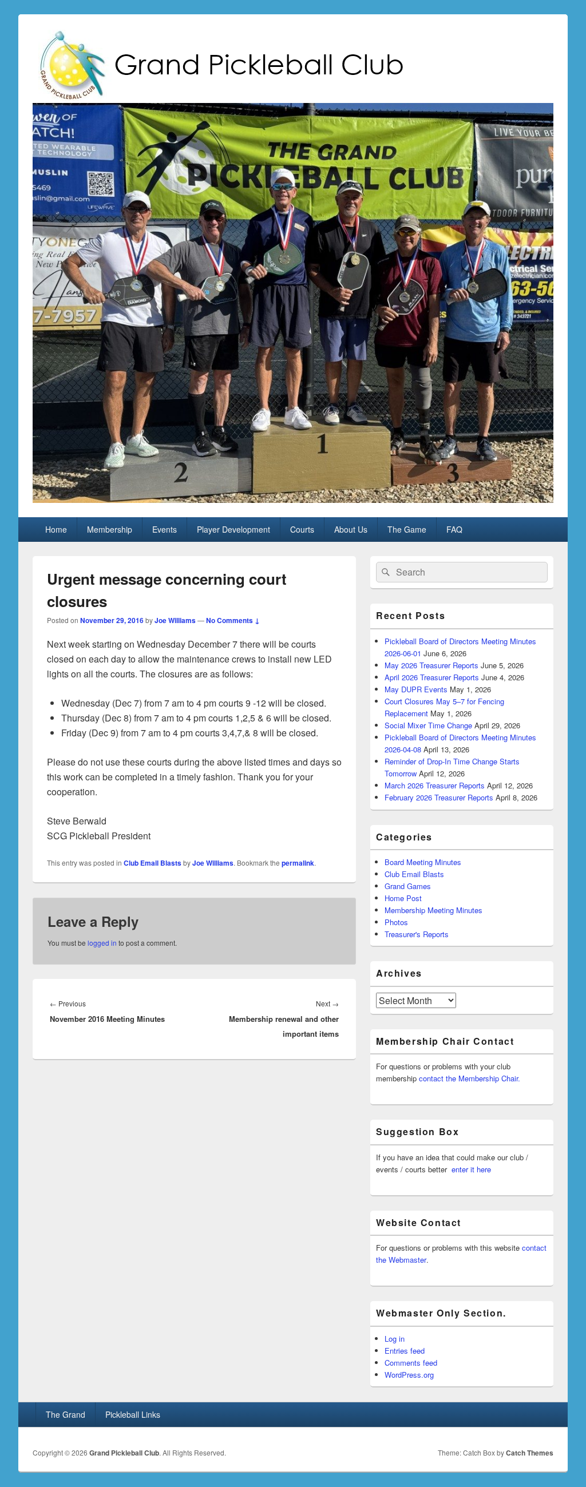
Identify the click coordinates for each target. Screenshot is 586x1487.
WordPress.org (409, 1374)
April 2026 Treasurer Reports (432, 677)
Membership (109, 529)
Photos (396, 922)
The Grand (65, 1414)
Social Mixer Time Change (428, 725)
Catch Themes (529, 1453)
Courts (302, 529)
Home (56, 529)
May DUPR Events (416, 689)
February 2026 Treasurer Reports (439, 797)
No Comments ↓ (233, 620)
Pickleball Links (132, 1414)
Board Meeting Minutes (423, 861)
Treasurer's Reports (417, 934)
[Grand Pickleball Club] (293, 499)
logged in (102, 942)
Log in (395, 1338)
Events (164, 529)
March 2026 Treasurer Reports (435, 785)
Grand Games (408, 886)
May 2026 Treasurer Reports (431, 665)
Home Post (403, 898)
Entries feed (405, 1350)
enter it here (471, 1169)
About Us (350, 529)
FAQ (454, 529)
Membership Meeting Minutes (433, 910)
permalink (298, 863)
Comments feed (411, 1362)
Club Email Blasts (152, 863)
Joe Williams (175, 620)
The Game (406, 529)
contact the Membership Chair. (469, 1078)
